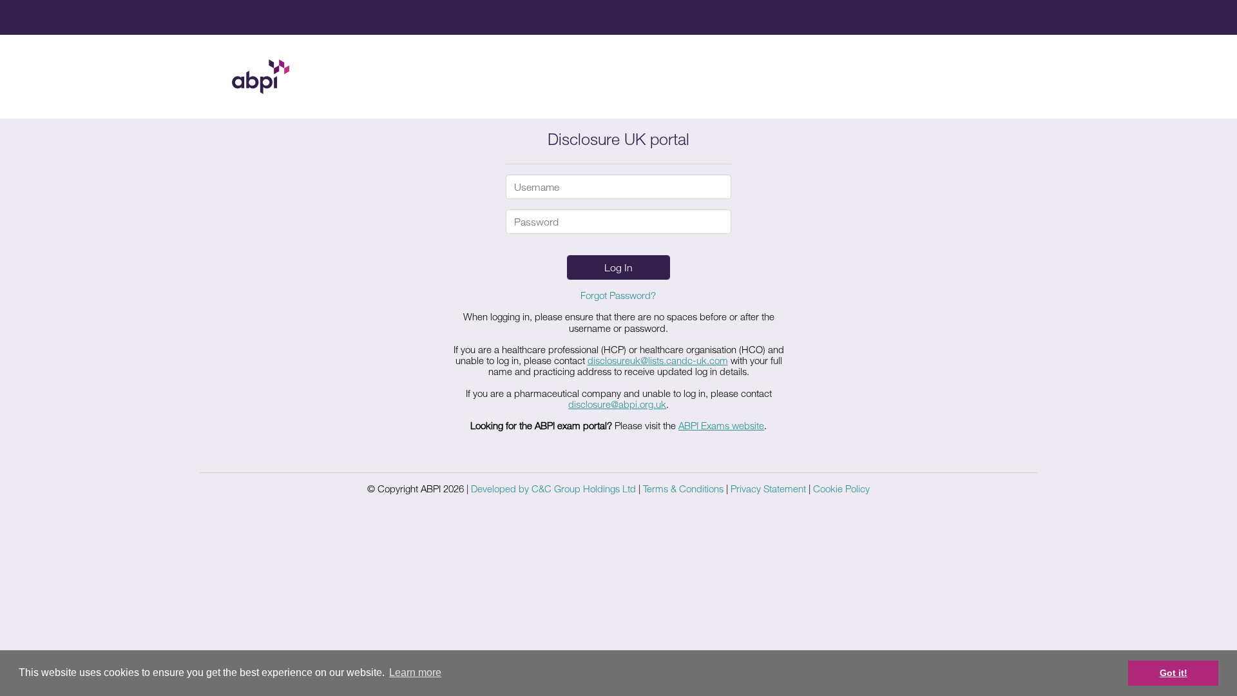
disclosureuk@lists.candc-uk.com (658, 360)
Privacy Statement (768, 488)
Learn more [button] (415, 672)
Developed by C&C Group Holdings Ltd (553, 488)
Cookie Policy (841, 488)
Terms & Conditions (683, 488)
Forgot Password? (618, 295)
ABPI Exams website (721, 425)
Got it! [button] (1173, 673)
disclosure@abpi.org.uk (617, 404)
